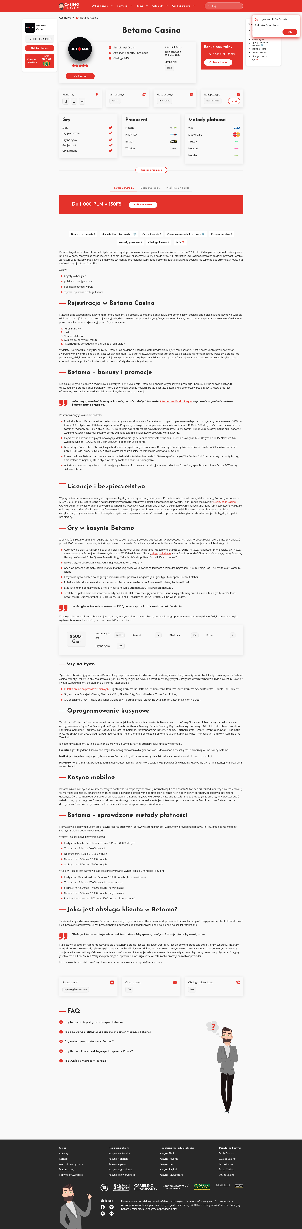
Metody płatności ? (130, 242)
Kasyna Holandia (118, 1158)
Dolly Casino (226, 1153)
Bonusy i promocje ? (83, 234)
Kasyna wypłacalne (120, 1153)
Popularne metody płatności (177, 1148)
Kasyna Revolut (169, 1158)
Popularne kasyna (230, 1148)
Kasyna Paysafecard (171, 1174)
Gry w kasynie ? (151, 234)
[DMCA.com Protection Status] (239, 1186)
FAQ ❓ (180, 242)
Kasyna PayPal (168, 1169)
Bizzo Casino (226, 1169)
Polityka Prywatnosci (267, 25)
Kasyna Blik (166, 1164)
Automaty (157, 6)
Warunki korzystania (71, 1164)
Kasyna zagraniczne (120, 1169)
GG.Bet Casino (227, 1158)
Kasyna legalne (117, 1164)
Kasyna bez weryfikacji (122, 1174)
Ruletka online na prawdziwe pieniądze (87, 689)
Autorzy (63, 1153)
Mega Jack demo (161, 553)
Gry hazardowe (181, 6)
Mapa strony (66, 1169)
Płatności (122, 6)
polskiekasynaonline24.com (154, 1201)
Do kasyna (80, 76)
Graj (234, 101)
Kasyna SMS (167, 1153)
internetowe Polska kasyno (176, 401)
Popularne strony (119, 1148)
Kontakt (63, 1158)
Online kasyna (100, 6)
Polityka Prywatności (71, 1174)
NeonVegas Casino (224, 502)
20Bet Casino (227, 1174)
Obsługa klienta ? (158, 242)
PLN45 (115, 101)
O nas (62, 1148)
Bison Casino (226, 1164)
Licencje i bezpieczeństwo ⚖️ (118, 234)
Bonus (139, 6)
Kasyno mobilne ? (221, 234)
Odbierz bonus (39, 48)
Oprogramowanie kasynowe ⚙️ (186, 234)
